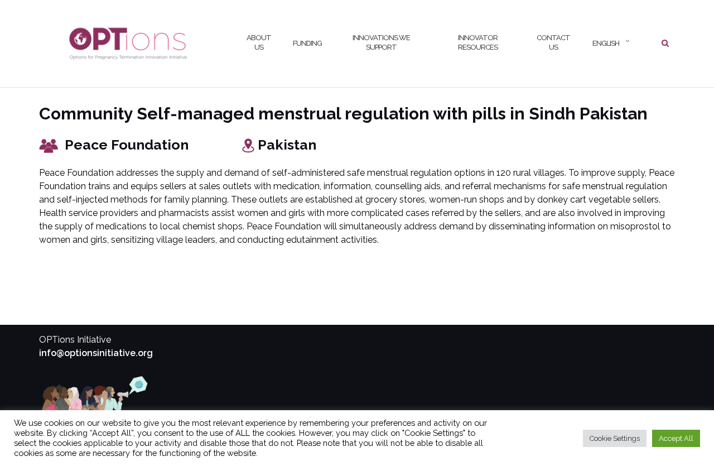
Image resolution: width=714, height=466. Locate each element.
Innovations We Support (381, 42)
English (605, 43)
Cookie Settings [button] (615, 438)
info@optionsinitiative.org (96, 353)
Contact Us (553, 42)
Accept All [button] (676, 438)
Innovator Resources (478, 42)
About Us (259, 42)
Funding (307, 43)
